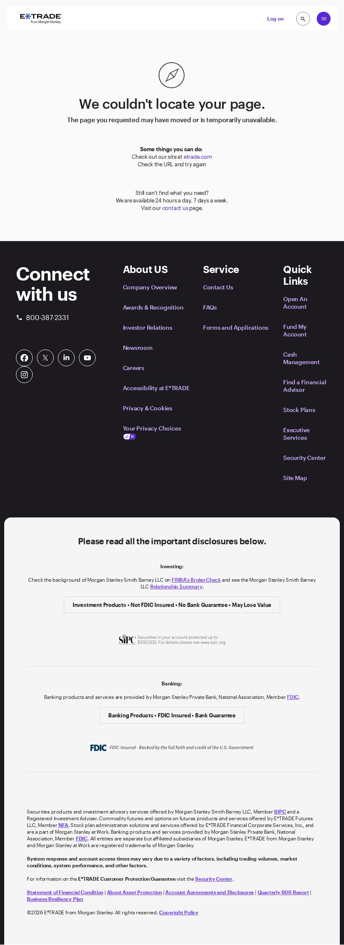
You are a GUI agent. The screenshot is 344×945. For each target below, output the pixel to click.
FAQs (210, 307)
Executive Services (296, 433)
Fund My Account (295, 330)
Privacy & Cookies (147, 408)
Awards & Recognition (153, 307)
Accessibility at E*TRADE (156, 387)
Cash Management (301, 358)
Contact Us (218, 287)
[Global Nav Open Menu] (324, 19)
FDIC (293, 697)
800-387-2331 (42, 317)
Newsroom (138, 347)
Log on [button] (275, 18)
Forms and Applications (235, 327)
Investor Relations (147, 327)
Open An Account (295, 302)
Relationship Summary (176, 586)
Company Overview (150, 287)
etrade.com (198, 156)
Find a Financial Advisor (304, 385)
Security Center (304, 457)
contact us (175, 208)
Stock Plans (299, 409)
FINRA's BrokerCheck (196, 580)
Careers (134, 367)
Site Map (295, 477)
